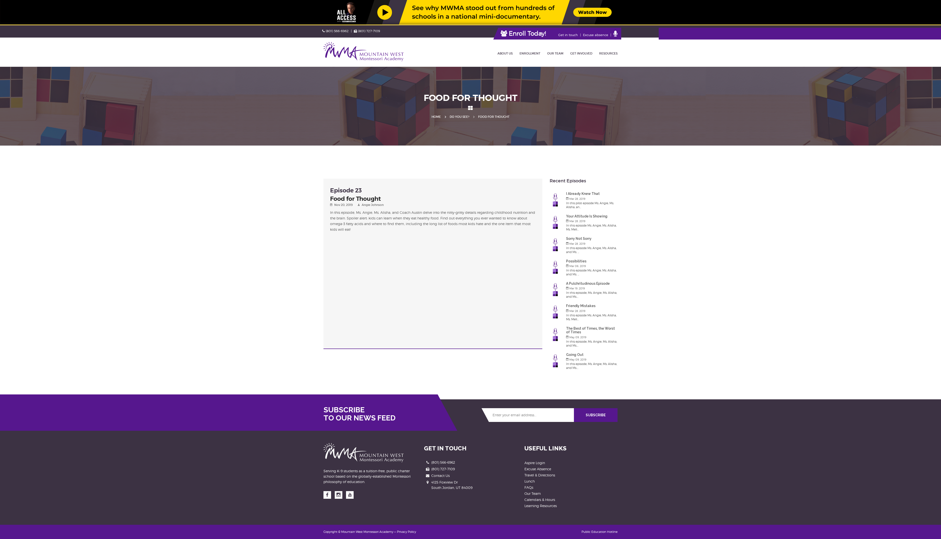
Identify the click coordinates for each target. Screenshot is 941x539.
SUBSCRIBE (596, 415)
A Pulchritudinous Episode (588, 283)
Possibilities (576, 261)
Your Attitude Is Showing (586, 216)
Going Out (574, 355)
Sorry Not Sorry (579, 239)
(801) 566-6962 (337, 31)
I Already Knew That (583, 194)
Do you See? (459, 117)
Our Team (532, 493)
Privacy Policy (406, 532)
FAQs (528, 487)
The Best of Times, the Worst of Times (590, 330)
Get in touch (568, 35)
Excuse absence (595, 35)
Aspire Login (534, 463)
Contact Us (440, 475)
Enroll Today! (526, 33)
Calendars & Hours (539, 500)
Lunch (529, 481)
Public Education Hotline (600, 532)
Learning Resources (540, 506)
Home (436, 117)
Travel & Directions (539, 475)
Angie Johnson (373, 205)
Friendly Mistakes (580, 306)
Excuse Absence (537, 469)
